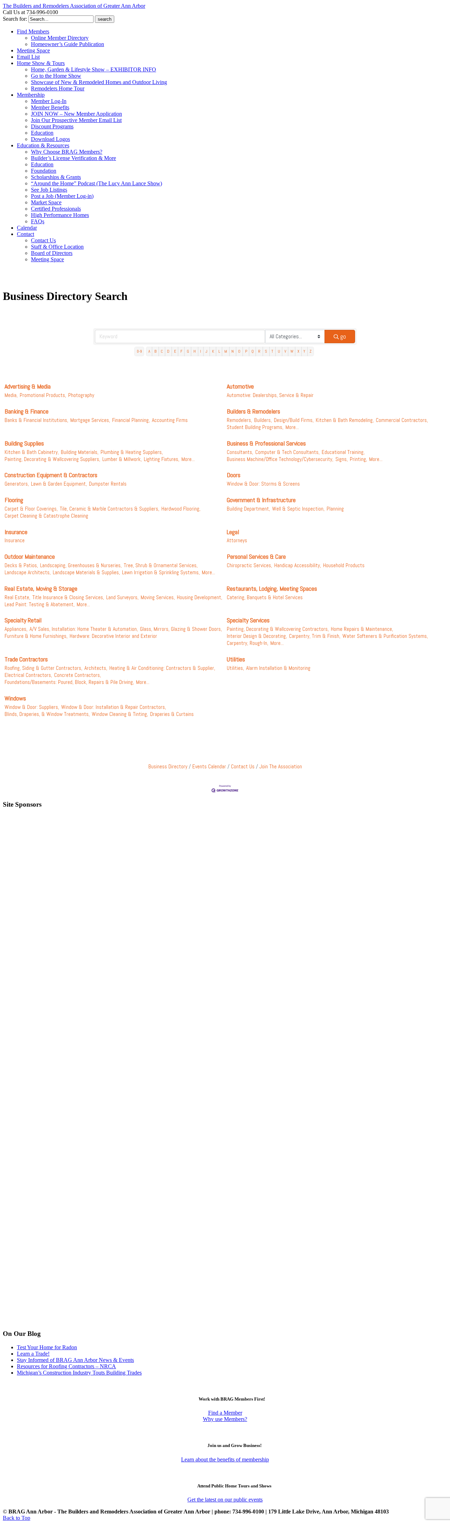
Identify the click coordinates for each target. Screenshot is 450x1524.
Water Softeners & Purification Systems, (385, 636)
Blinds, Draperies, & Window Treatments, (47, 714)
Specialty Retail (23, 620)
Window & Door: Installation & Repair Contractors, (113, 707)
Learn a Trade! (33, 1354)
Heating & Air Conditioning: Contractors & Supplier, (162, 668)
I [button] (200, 351)
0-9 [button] (139, 351)
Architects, (95, 668)
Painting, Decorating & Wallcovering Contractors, (278, 629)
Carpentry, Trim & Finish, (314, 636)
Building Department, (248, 508)
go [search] (343, 336)
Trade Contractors (26, 659)
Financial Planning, (131, 420)
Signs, (341, 459)
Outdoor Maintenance (30, 556)
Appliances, (16, 629)
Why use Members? (225, 1419)
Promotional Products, (43, 395)
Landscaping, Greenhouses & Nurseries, (81, 565)
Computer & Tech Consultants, (287, 452)
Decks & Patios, (21, 565)
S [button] (266, 351)
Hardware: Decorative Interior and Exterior (113, 636)
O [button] (239, 351)
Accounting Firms (170, 420)
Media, (11, 395)
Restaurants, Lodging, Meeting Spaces (272, 588)
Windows (15, 698)
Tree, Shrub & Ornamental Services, (161, 565)
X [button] (298, 351)
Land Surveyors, (122, 597)
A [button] (149, 351)
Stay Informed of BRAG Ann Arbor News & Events (75, 1360)
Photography (81, 395)
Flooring (14, 500)
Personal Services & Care (256, 556)
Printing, (358, 459)
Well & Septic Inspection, (298, 508)
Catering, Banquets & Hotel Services (265, 597)
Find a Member (225, 1413)
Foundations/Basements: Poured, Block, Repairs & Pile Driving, (69, 682)
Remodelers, (239, 420)
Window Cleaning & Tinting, (120, 714)
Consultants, (240, 452)
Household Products (344, 565)
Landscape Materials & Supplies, (86, 572)
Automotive (240, 386)
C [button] (162, 351)
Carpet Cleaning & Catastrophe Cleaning (46, 515)
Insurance (16, 532)
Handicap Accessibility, (297, 565)
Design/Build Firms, (294, 420)
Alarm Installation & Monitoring (278, 668)
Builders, (263, 420)
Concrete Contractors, (77, 675)
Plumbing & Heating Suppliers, (132, 452)
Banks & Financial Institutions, (36, 420)
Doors (233, 475)
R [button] (259, 351)
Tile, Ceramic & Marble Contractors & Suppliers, (109, 508)
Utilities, (235, 668)
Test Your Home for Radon (47, 1347)
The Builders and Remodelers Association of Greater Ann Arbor (74, 6)
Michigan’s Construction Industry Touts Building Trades (79, 1373)
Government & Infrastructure (261, 500)
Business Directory (167, 766)
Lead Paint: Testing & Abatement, (40, 604)
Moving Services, (158, 597)
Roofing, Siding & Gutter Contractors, (43, 668)
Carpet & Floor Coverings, (31, 508)
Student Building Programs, (255, 427)
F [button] (181, 351)
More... (292, 427)
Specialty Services (248, 620)
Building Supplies (24, 443)
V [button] (285, 351)
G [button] (188, 351)
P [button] (246, 351)
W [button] (291, 351)
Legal (233, 532)
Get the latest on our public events (225, 1500)
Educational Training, (343, 452)
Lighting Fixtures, (161, 459)
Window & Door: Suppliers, (32, 707)
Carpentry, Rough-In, (247, 643)
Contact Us (243, 766)
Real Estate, (17, 597)
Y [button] (304, 351)
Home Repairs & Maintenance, (362, 629)
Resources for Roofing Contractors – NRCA (66, 1366)
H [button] (194, 351)
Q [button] (252, 351)
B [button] (155, 351)
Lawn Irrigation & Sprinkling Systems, (161, 572)
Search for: (15, 19)
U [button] (279, 351)
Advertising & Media (28, 386)
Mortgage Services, (90, 420)
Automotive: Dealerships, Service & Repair (270, 395)
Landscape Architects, (28, 572)
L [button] (219, 351)
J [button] (206, 351)
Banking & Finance (27, 411)
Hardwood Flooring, (180, 508)
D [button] (168, 351)
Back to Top (16, 1518)
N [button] (232, 351)
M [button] (225, 351)
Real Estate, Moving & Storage (41, 588)
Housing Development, (199, 597)
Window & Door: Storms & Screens (263, 483)
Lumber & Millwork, (122, 459)
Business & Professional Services (266, 443)
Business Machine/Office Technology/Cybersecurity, (280, 459)
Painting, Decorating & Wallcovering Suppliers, (52, 459)
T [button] (272, 351)
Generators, (17, 483)
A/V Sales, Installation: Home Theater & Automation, (84, 629)
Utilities (236, 659)
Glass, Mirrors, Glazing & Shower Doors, (181, 629)
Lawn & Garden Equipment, (59, 483)
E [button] (175, 351)
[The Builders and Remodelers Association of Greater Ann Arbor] (20, 280)
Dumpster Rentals (108, 483)
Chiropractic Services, (249, 565)
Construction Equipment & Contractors (51, 475)
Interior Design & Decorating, (257, 636)
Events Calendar (209, 766)
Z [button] (310, 351)
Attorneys (237, 540)
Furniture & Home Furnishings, (36, 636)
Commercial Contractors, (402, 420)
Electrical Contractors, (28, 675)
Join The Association (280, 766)
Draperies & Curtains (172, 714)
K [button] (213, 351)
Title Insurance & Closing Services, (68, 597)
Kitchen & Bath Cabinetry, (32, 452)
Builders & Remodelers (253, 411)
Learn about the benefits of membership (225, 1459)
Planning (335, 508)
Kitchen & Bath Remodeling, (345, 420)
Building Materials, (79, 452)
